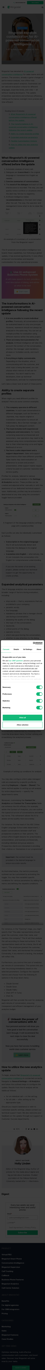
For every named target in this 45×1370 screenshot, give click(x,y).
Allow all (22, 718)
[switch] (39, 694)
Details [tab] (16, 649)
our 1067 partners (16, 661)
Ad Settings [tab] (27, 649)
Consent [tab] (6, 649)
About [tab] (39, 649)
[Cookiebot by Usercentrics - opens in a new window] (32, 643)
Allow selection (22, 725)
